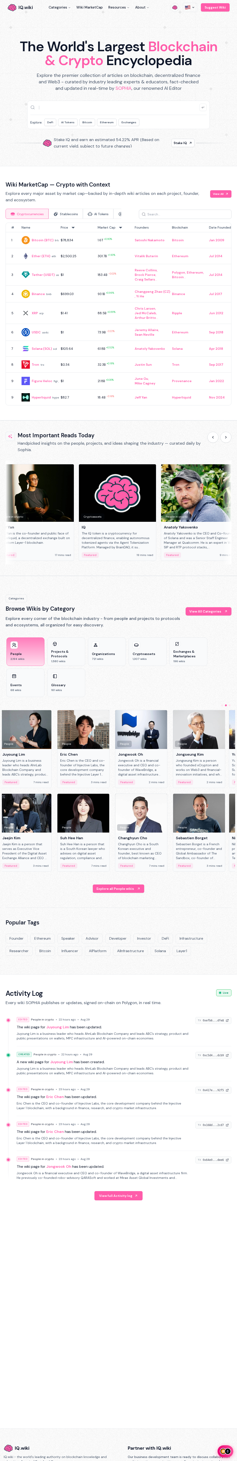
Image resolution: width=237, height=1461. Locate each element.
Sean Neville (144, 334)
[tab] (27, 214)
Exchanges (129, 122)
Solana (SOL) (42, 349)
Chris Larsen (145, 308)
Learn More (177, 143)
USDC (36, 332)
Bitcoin (87, 122)
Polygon (178, 272)
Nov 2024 (217, 397)
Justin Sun (143, 364)
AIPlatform (97, 950)
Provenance (182, 381)
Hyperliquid (41, 397)
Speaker (68, 938)
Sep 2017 (216, 364)
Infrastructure (191, 938)
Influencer (70, 950)
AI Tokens (68, 122)
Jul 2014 (215, 256)
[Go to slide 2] (226, 705)
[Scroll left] (212, 437)
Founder (16, 938)
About (140, 7)
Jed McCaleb (145, 313)
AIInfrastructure (130, 950)
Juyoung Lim (57, 1027)
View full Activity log (115, 1196)
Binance (38, 294)
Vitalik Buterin (146, 256)
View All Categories (205, 611)
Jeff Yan (141, 397)
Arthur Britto (145, 318)
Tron (35, 364)
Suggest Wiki (215, 7)
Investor (144, 938)
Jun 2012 (216, 313)
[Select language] (190, 7)
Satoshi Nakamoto (150, 240)
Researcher (19, 950)
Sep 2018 (216, 332)
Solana (177, 349)
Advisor (92, 938)
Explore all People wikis (115, 889)
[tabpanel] (118, 314)
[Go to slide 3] (230, 705)
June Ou (141, 379)
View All (218, 194)
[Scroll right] (225, 437)
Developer (118, 938)
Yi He (140, 296)
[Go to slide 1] (222, 705)
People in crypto (42, 1019)
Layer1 (182, 950)
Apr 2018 (216, 349)
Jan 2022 (216, 381)
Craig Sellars (145, 279)
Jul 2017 (215, 294)
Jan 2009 (216, 240)
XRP (35, 313)
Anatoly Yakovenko (150, 349)
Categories (58, 7)
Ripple (177, 313)
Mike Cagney (145, 383)
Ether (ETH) (41, 256)
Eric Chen (55, 1096)
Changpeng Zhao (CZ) (152, 292)
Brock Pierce (145, 275)
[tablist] (63, 214)
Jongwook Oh (58, 1166)
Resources (117, 7)
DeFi (50, 122)
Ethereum (107, 122)
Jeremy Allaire (146, 330)
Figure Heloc (42, 381)
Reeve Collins (146, 270)
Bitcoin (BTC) (42, 240)
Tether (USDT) (43, 275)
